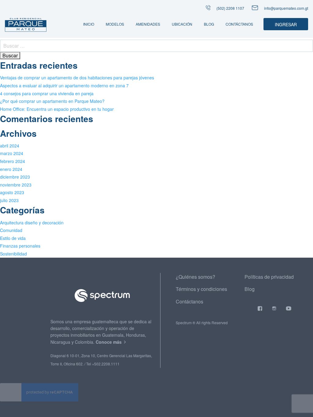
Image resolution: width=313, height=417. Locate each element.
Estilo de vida (13, 238)
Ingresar (286, 24)
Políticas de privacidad (269, 276)
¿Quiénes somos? (195, 276)
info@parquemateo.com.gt (286, 8)
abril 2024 (9, 146)
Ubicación (182, 24)
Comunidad (11, 230)
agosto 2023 (12, 192)
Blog (209, 24)
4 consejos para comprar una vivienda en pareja (47, 93)
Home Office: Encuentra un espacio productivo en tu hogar (57, 109)
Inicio (88, 24)
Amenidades (148, 24)
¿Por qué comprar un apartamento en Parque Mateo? (52, 101)
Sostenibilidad (13, 254)
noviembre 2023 (15, 185)
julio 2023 (9, 200)
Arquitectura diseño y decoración (32, 222)
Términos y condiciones (201, 288)
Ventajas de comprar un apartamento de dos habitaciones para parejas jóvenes (77, 77)
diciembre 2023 (15, 177)
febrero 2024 (12, 161)
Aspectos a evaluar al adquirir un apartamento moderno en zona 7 (64, 85)
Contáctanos (239, 24)
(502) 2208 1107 (229, 8)
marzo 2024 (11, 153)
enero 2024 (11, 169)
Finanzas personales (20, 246)
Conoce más (109, 342)
